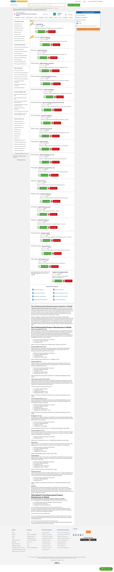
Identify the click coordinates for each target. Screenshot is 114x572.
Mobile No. (79, 21)
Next (88, 29)
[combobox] (46, 5)
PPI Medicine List (17, 131)
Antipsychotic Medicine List (19, 123)
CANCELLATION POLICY (16, 543)
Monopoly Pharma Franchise (47, 538)
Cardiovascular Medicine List (20, 144)
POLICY (13, 538)
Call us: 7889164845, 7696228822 (95, 1)
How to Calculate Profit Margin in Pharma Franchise (20, 102)
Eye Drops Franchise (45, 532)
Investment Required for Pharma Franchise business (20, 105)
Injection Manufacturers (61, 543)
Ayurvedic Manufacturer (19, 49)
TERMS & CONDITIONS (16, 540)
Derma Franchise (17, 32)
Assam (35, 17)
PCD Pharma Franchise (18, 70)
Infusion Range (17, 133)
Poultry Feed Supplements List (20, 142)
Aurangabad (41, 17)
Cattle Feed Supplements (19, 150)
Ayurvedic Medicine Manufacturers (63, 534)
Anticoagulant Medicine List (19, 148)
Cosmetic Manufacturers (61, 541)
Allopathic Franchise (18, 26)
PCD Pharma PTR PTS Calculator (18, 547)
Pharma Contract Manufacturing (20, 74)
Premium (70, 14)
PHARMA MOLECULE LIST (31, 538)
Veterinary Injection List (18, 121)
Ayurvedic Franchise (18, 24)
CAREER (13, 536)
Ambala (22, 17)
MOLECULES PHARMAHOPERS (32, 547)
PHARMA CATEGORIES (31, 536)
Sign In (84, 1)
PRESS (28, 545)
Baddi (46, 17)
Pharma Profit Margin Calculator (19, 549)
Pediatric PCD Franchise (46, 545)
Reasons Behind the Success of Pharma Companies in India (20, 114)
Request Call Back (107, 568)
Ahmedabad (17, 17)
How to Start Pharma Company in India (20, 95)
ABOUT (13, 532)
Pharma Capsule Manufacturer (20, 63)
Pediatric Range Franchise (19, 40)
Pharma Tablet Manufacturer (20, 61)
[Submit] (29, 5)
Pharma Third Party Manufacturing (21, 47)
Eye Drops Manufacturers (19, 87)
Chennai (71, 17)
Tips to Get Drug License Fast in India (20, 98)
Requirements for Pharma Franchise (19, 108)
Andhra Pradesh (29, 17)
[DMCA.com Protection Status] (57, 563)
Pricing (13, 1)
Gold (66, 14)
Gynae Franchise (17, 34)
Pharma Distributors (45, 549)
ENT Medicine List (17, 129)
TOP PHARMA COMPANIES (31, 540)
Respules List (16, 135)
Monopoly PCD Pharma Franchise (21, 76)
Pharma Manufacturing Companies (21, 78)
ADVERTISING (29, 541)
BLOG (28, 532)
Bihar (60, 17)
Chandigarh (65, 17)
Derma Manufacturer (18, 53)
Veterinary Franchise (18, 30)
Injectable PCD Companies (47, 534)
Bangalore (51, 17)
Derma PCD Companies (46, 543)
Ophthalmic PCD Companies (47, 536)
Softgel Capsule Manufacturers (62, 536)
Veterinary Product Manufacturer (20, 55)
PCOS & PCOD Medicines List (20, 146)
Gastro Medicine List (18, 125)
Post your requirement (73, 5)
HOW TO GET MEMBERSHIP (32, 534)
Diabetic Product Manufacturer (20, 57)
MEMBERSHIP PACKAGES (16, 545)
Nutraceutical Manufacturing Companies (20, 85)
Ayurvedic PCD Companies (47, 547)
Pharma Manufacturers (61, 545)
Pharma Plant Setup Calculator (18, 551)
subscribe (88, 531)
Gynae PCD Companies (46, 540)
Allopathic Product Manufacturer (20, 51)
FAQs (28, 543)
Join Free (79, 1)
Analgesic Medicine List (18, 127)
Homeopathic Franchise (19, 28)
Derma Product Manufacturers (62, 540)
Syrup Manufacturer (18, 59)
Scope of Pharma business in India (21, 111)
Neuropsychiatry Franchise (19, 36)
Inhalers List (16, 138)
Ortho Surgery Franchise (19, 38)
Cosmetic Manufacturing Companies (19, 81)
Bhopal (56, 17)
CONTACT (13, 534)
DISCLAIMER (14, 541)
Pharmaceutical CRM (22, 1)
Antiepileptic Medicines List (19, 140)
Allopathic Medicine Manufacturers (63, 538)
